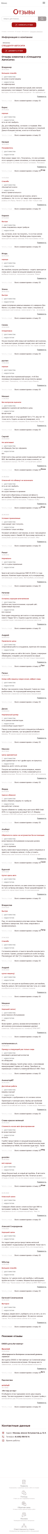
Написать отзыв (25, 25)
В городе (18, 31)
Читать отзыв (7, 101)
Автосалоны (25, 31)
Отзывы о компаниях (8, 31)
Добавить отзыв (15, 51)
